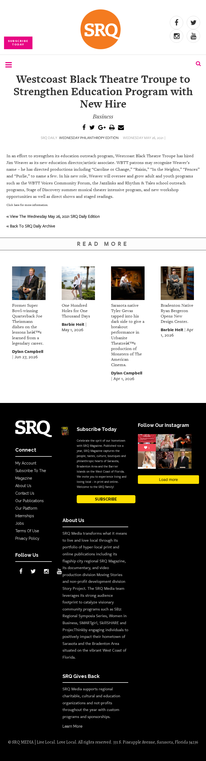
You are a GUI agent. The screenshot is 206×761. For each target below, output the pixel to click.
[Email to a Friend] (121, 128)
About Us (23, 486)
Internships (24, 516)
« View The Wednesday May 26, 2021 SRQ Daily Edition (53, 216)
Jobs (19, 523)
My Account (25, 463)
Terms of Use (27, 531)
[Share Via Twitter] (92, 128)
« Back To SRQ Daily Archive (30, 225)
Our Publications (29, 501)
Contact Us (24, 493)
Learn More (72, 726)
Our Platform (26, 508)
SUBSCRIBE (106, 499)
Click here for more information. (27, 205)
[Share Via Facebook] (84, 128)
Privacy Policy (27, 538)
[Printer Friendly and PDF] (112, 128)
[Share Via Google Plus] (102, 128)
